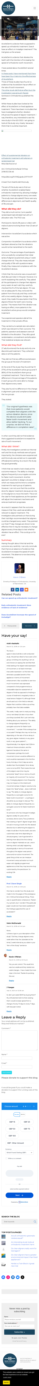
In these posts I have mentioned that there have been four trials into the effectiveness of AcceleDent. (19, 76)
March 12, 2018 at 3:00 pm (16, 887)
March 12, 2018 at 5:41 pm (16, 926)
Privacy (24, 1341)
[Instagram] (22, 589)
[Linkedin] (17, 589)
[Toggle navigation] (35, 8)
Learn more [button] (7, 1377)
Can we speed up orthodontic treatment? (20, 598)
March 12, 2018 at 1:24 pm (16, 646)
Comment (6, 1028)
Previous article (12, 626)
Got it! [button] (6, 1382)
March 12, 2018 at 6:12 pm (18, 960)
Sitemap (19, 1369)
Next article (28, 626)
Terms (18, 1341)
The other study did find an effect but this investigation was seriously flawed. (18, 91)
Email (4, 1063)
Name (4, 1054)
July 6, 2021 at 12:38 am (15, 990)
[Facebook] (12, 589)
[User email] (26, 589)
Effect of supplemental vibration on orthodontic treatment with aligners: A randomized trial (17, 158)
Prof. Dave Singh (14, 884)
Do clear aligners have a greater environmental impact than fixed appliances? (24, 1257)
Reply (9, 877)
